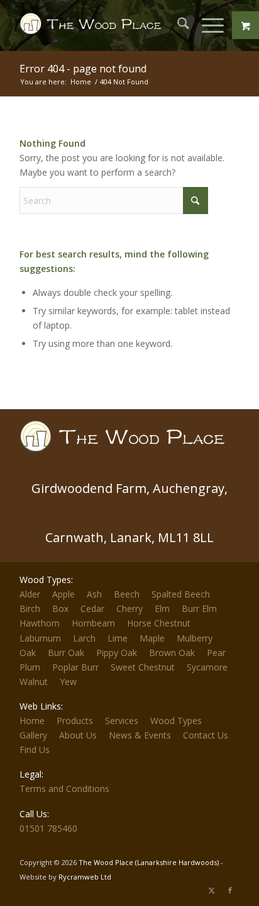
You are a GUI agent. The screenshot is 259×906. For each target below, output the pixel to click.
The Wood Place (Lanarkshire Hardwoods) (149, 862)
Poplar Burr (75, 667)
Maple (152, 638)
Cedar (92, 608)
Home (32, 721)
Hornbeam (93, 623)
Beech (127, 594)
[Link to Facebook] (230, 890)
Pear (216, 653)
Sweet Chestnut (143, 667)
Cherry (129, 608)
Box (60, 608)
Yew (68, 682)
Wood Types (176, 721)
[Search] (177, 25)
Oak (27, 653)
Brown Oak (172, 653)
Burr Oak (66, 653)
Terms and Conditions (64, 789)
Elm (162, 608)
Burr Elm (199, 608)
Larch (84, 638)
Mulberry (194, 638)
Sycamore (207, 667)
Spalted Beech (181, 594)
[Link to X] (211, 890)
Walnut (33, 682)
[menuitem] (177, 25)
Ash (94, 594)
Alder (29, 594)
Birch (29, 608)
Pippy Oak (116, 653)
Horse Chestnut (158, 623)
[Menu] (206, 25)
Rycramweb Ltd (84, 876)
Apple (63, 594)
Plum (29, 667)
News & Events (140, 735)
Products (75, 721)
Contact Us (205, 735)
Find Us (34, 750)
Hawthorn (39, 623)
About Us (78, 735)
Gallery (33, 735)
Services (121, 721)
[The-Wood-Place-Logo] (93, 25)
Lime (117, 638)
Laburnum (40, 638)
